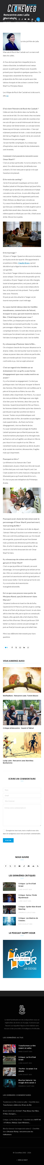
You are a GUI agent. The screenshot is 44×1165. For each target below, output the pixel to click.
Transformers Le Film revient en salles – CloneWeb (19, 1102)
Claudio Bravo (24, 263)
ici (7, 96)
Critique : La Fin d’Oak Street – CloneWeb (16, 1120)
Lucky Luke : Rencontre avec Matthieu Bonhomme (18, 761)
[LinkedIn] (32, 23)
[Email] (38, 21)
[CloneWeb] (22, 8)
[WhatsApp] (35, 23)
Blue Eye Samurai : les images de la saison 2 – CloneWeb (21, 1129)
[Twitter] (35, 21)
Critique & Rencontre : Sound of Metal (18, 728)
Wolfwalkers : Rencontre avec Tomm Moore (20, 696)
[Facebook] (32, 21)
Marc (9, 22)
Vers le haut (22, 1160)
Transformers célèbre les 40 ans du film (17, 1105)
